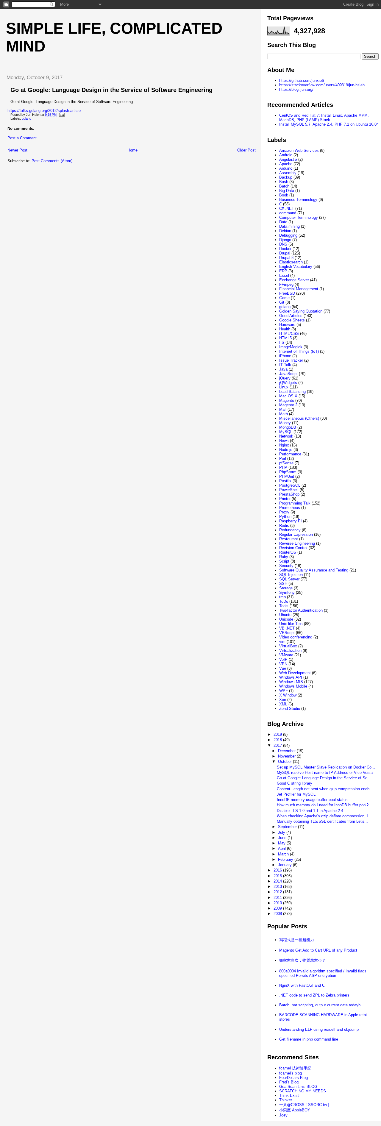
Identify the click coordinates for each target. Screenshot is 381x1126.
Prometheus (289, 507)
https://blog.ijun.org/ (296, 89)
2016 (278, 870)
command (287, 213)
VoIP (283, 659)
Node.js (285, 449)
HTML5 (285, 338)
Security (286, 565)
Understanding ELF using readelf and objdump (319, 1029)
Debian (285, 231)
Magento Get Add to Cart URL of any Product (318, 950)
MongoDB (287, 427)
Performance (290, 454)
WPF (283, 690)
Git (281, 302)
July (282, 832)
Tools (283, 606)
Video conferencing (295, 637)
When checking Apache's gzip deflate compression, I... (324, 816)
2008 (278, 913)
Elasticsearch (291, 262)
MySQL (285, 432)
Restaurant (288, 539)
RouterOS (287, 552)
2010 (278, 903)
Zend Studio (289, 708)
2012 (278, 892)
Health (284, 329)
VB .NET (287, 628)
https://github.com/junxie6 (301, 80)
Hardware (287, 324)
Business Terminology (298, 199)
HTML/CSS (289, 333)
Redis (284, 525)
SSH (283, 583)
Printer (285, 498)
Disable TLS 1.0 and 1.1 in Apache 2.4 (310, 810)
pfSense (286, 463)
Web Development (295, 673)
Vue (282, 668)
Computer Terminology (298, 217)
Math (283, 414)
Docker (285, 248)
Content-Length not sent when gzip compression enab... (325, 789)
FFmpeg (286, 284)
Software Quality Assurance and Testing (313, 570)
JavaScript (288, 373)
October (285, 761)
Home (132, 150)
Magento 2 (288, 405)
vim (282, 641)
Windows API (290, 677)
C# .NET (286, 208)
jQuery (285, 378)
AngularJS (288, 159)
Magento (286, 400)
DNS (283, 244)
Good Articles (290, 315)
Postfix (285, 481)
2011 (278, 897)
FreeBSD (287, 293)
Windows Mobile (293, 686)
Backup (285, 177)
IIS (281, 342)
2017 (278, 745)
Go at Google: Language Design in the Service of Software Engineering (111, 90)
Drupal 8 (286, 257)
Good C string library (294, 783)
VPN (283, 664)
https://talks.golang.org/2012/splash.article (44, 110)
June (283, 837)
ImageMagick (290, 347)
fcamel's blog (290, 1073)
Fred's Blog (289, 1082)
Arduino (285, 168)
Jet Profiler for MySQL (296, 794)
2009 (278, 908)
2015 (278, 876)
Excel (284, 275)
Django (285, 240)
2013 (278, 886)
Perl (282, 458)
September (288, 826)
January (285, 865)
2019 (278, 734)
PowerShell (289, 490)
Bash (283, 181)
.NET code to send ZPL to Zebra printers (314, 995)
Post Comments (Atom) (52, 161)
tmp (282, 597)
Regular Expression (296, 534)
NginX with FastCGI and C (302, 985)
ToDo (283, 601)
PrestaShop (289, 494)
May (282, 843)
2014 (278, 881)
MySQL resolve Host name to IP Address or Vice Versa (325, 772)
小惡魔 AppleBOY (294, 1110)
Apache (285, 164)
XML (283, 704)
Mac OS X (288, 396)
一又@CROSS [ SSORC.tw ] (304, 1104)
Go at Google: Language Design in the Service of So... (324, 778)
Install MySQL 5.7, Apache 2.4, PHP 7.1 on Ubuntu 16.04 (329, 124)
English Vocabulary (295, 266)
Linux (283, 387)
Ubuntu (285, 615)
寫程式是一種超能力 (296, 940)
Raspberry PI (290, 521)
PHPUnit (286, 476)
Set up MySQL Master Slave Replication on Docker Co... (326, 767)
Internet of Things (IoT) (299, 351)
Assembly (287, 173)
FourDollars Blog (293, 1077)
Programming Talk (294, 503)
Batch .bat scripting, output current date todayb (319, 1005)
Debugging (288, 235)
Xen (282, 699)
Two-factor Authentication (301, 610)
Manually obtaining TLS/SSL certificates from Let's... (322, 821)
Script (284, 561)
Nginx (284, 445)
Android (285, 155)
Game (284, 298)
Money (285, 423)
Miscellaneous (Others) (299, 418)
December (287, 751)
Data (283, 222)
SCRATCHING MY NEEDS (302, 1091)
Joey (283, 1115)
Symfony (287, 592)
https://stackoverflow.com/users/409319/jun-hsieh (322, 85)
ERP (283, 271)
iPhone (285, 356)
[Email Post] (61, 114)
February (286, 859)
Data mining (289, 226)
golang (26, 118)
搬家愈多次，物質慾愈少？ (302, 960)
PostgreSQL (289, 485)
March (284, 854)
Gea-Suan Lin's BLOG (298, 1086)
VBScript (287, 632)
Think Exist (289, 1095)
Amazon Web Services (299, 150)
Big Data (286, 190)
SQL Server (289, 579)
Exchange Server (294, 280)
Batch (284, 186)
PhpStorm (287, 472)
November (287, 756)
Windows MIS (291, 682)
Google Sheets (292, 320)
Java (283, 369)
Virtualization (290, 650)
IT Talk (285, 365)
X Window (287, 695)
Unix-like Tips (291, 623)
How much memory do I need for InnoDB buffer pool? (322, 805)
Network (286, 436)
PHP (283, 467)
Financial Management (298, 289)
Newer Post (17, 150)
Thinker (285, 1100)
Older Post (246, 150)
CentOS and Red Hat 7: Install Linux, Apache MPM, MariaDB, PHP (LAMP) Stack (324, 117)
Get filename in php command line (308, 1039)
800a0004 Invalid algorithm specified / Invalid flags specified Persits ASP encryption (322, 973)
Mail (282, 409)
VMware (286, 655)
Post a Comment (22, 138)
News (284, 440)
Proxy (284, 512)
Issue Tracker (291, 360)
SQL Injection (291, 574)
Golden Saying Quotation (300, 311)
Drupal (284, 253)
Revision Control (293, 548)
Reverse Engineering (297, 543)
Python (285, 516)
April (282, 848)
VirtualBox (288, 646)
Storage (286, 588)
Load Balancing (292, 391)
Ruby (283, 557)
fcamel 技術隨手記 (295, 1068)
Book (283, 195)
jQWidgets (288, 382)
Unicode (286, 619)
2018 (278, 740)
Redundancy (290, 530)
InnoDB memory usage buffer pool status (312, 799)
